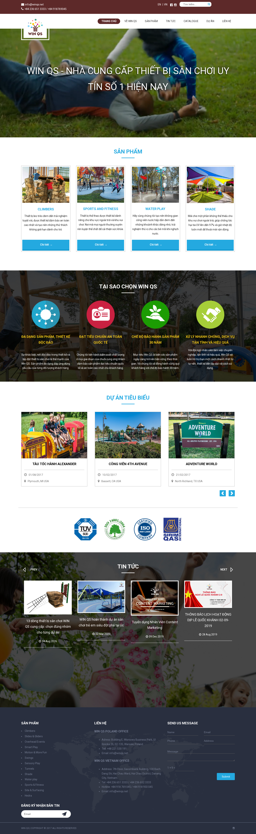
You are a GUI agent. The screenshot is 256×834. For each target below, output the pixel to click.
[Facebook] (171, 5)
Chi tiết (44, 244)
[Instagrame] (175, 5)
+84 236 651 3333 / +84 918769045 (46, 8)
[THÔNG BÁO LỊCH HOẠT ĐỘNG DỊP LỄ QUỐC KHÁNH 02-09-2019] (155, 594)
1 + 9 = (171, 767)
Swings (29, 757)
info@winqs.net (34, 4)
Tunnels (29, 768)
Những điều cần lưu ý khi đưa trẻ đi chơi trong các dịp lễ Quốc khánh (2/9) (208, 625)
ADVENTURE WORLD (165, 464)
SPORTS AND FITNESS (100, 209)
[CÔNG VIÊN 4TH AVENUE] (92, 435)
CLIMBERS (46, 209)
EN (159, 4)
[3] (145, 540)
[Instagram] (234, 828)
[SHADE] (210, 186)
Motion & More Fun (36, 752)
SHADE (210, 209)
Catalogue (191, 21)
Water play (31, 779)
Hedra (28, 795)
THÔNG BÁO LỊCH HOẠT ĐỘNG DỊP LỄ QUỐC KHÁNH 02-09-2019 (155, 620)
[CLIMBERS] (45, 186)
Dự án (210, 21)
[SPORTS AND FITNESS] (100, 185)
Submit (226, 776)
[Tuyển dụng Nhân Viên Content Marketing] (101, 598)
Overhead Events (35, 741)
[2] (115, 540)
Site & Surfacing (34, 790)
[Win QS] (35, 38)
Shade (28, 774)
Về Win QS (130, 21)
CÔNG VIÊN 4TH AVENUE (92, 464)
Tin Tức (171, 21)
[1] (85, 539)
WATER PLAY (155, 209)
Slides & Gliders (34, 736)
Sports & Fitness (34, 784)
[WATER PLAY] (155, 185)
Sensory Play (32, 763)
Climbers (30, 730)
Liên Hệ (226, 21)
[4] (172, 540)
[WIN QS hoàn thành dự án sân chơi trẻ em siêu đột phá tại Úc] (48, 597)
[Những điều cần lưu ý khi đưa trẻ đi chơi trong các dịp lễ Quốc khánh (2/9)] (208, 597)
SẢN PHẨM (151, 21)
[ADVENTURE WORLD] (166, 435)
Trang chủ (108, 21)
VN (165, 4)
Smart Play (31, 747)
